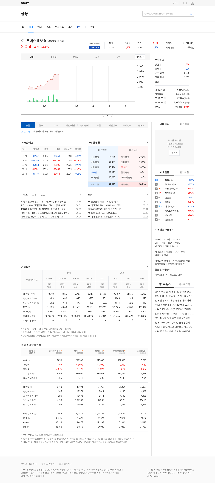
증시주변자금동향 (176, 264)
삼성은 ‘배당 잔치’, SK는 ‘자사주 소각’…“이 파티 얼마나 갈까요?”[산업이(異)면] (174, 313)
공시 (43, 194)
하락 (183, 252)
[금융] (24, 14)
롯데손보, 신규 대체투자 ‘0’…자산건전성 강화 (42, 216)
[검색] (191, 13)
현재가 (42, 125)
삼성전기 (169, 197)
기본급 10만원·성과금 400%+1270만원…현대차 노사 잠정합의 (174, 309)
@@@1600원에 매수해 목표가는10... (105, 209)
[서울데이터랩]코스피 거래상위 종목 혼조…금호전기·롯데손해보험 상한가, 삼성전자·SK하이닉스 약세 (45, 209)
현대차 (169, 202)
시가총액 (159, 252)
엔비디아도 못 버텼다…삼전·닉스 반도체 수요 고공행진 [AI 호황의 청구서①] (174, 291)
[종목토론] (70, 26)
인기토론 (184, 172)
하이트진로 (169, 206)
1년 (97, 56)
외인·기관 (70, 125)
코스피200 (177, 239)
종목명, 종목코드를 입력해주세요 (158, 13)
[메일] (185, 3)
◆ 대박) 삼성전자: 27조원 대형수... (104, 216)
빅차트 (138, 57)
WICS (177, 243)
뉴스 (25, 194)
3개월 (75, 56)
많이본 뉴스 (164, 284)
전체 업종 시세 (171, 246)
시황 (34, 194)
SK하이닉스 (169, 184)
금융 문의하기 (65, 463)
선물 (163, 243)
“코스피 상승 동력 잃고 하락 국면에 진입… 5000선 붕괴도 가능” (174, 318)
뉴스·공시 (84, 125)
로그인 (175, 3)
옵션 (170, 243)
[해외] (39, 26)
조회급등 (164, 172)
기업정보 (113, 125)
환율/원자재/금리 (162, 269)
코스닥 (167, 239)
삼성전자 (169, 180)
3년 (119, 56)
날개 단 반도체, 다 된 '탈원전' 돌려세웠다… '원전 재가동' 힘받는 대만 (174, 300)
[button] (193, 3)
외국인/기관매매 (162, 260)
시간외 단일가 (161, 255)
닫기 (107, 115)
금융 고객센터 (47, 463)
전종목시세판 (176, 275)
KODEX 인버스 (169, 211)
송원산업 (169, 219)
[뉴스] (48, 26)
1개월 (54, 56)
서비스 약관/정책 (29, 463)
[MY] (79, 26)
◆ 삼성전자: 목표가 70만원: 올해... (104, 201)
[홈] (23, 26)
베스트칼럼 (184, 284)
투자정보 (127, 125)
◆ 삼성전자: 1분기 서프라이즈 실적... (105, 205)
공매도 (141, 125)
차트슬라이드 (161, 275)
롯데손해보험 (38, 41)
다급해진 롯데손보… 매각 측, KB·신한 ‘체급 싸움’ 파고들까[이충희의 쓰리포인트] (45, 201)
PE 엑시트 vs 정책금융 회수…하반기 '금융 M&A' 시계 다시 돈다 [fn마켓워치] (45, 205)
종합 (28, 125)
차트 (56, 125)
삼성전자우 (169, 193)
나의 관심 (164, 124)
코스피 (158, 239)
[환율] (92, 26)
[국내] (30, 26)
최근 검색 (184, 124)
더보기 (81, 142)
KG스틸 (169, 215)
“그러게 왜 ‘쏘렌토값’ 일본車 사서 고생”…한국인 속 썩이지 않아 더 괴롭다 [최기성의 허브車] (174, 327)
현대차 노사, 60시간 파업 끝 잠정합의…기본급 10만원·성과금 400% (174, 322)
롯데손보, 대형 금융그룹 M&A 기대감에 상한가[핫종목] (45, 213)
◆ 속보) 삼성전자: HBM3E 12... (102, 213)
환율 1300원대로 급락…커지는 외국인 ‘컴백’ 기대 (174, 296)
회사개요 (96, 47)
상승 (176, 252)
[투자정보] (59, 26)
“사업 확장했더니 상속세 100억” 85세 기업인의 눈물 (174, 305)
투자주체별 (160, 264)
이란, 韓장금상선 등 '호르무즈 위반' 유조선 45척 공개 (174, 331)
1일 (32, 56)
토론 (99, 125)
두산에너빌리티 (169, 188)
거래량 (169, 252)
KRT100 (158, 246)
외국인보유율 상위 (181, 260)
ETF (157, 243)
